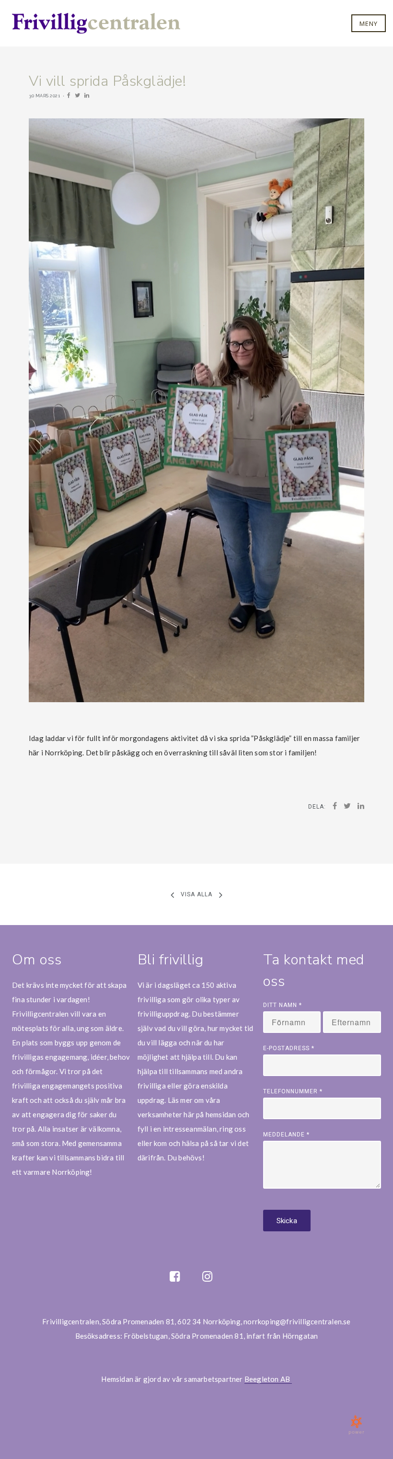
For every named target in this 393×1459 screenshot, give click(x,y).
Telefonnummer (293, 1091)
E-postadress (288, 1048)
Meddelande (286, 1134)
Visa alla (196, 894)
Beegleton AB (268, 1379)
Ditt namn (282, 1005)
